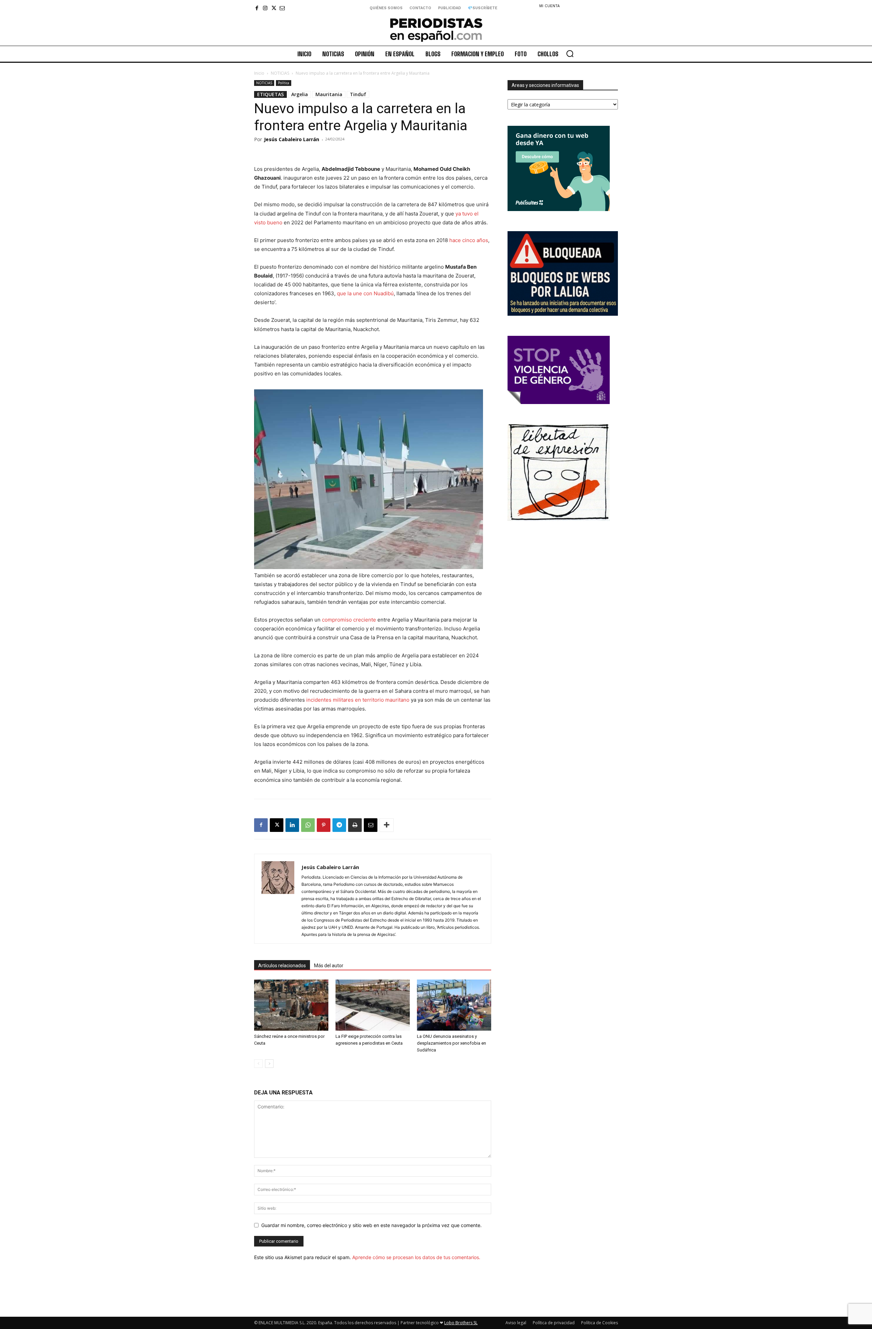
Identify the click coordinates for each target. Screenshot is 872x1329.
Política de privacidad (554, 1323)
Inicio (259, 73)
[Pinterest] (323, 825)
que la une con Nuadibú (365, 293)
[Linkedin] (292, 825)
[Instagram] (265, 8)
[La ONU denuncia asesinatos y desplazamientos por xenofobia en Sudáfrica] (454, 1005)
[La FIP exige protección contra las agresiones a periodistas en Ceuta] (373, 1005)
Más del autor (328, 965)
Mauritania (328, 94)
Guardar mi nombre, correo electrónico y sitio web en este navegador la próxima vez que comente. (371, 1225)
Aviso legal (515, 1323)
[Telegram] (339, 825)
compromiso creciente (349, 619)
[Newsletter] (282, 8)
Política (283, 82)
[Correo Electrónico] (370, 825)
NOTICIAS (280, 73)
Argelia (299, 94)
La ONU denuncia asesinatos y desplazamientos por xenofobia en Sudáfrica (451, 1043)
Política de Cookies (599, 1323)
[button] (570, 53)
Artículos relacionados (282, 965)
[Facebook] (256, 8)
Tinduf (358, 94)
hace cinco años (468, 240)
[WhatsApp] (308, 825)
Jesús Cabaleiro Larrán (291, 139)
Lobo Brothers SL (461, 1323)
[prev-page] (258, 1063)
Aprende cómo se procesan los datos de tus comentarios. (416, 1257)
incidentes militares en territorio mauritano (357, 700)
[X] (273, 8)
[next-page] (269, 1063)
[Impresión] (355, 825)
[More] (386, 825)
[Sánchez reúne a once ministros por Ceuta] (291, 1005)
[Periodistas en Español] (436, 29)
